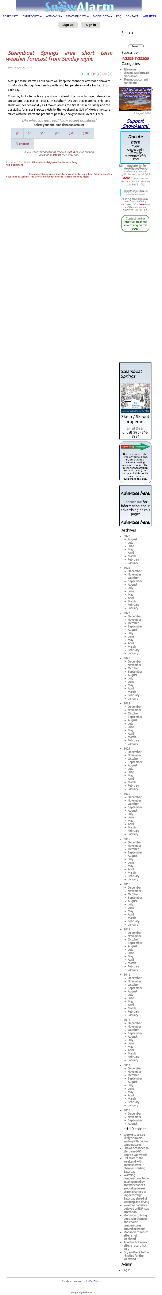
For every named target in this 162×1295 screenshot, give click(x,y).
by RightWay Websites (81, 1292)
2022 (127, 703)
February (133, 559)
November (134, 574)
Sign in (91, 24)
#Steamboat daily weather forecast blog (54, 162)
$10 (42, 133)
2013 (127, 1110)
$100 (86, 133)
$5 (29, 133)
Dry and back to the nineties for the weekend (136, 1256)
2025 (127, 567)
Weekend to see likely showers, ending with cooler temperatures (136, 1139)
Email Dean (135, 428)
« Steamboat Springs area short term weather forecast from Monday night (47, 176)
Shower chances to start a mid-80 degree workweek (136, 1151)
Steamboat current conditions (136, 81)
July (130, 542)
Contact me (133, 218)
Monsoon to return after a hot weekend (136, 1235)
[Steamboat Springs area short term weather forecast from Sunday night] (110, 73)
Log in (126, 1270)
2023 (127, 658)
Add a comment (14, 165)
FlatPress (94, 1281)
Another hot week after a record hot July (135, 1246)
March (132, 556)
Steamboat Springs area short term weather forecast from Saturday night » (70, 174)
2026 (127, 536)
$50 (71, 133)
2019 (127, 839)
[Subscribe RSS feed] (129, 58)
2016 (127, 974)
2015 (127, 1019)
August (132, 539)
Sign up (68, 24)
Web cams (53, 16)
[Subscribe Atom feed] (142, 58)
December (135, 571)
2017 (127, 929)
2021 (127, 748)
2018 (127, 884)
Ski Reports (31, 16)
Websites (149, 16)
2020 (127, 793)
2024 (127, 613)
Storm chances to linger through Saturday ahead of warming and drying (136, 1197)
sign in (71, 151)
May (130, 549)
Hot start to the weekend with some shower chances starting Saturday (134, 1164)
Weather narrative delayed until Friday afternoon (136, 1209)
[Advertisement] (60, 38)
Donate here (135, 147)
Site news (130, 69)
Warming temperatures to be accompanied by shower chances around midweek (136, 1181)
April (131, 552)
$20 (57, 133)
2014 (127, 1065)
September (135, 581)
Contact (132, 16)
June (131, 546)
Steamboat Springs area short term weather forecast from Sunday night (59, 56)
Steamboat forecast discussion (136, 74)
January (133, 563)
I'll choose (22, 144)
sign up (57, 154)
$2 (17, 133)
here (126, 178)
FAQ (119, 16)
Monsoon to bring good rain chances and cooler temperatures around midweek (135, 1222)
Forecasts (11, 16)
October (133, 577)
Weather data (76, 16)
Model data (101, 16)
